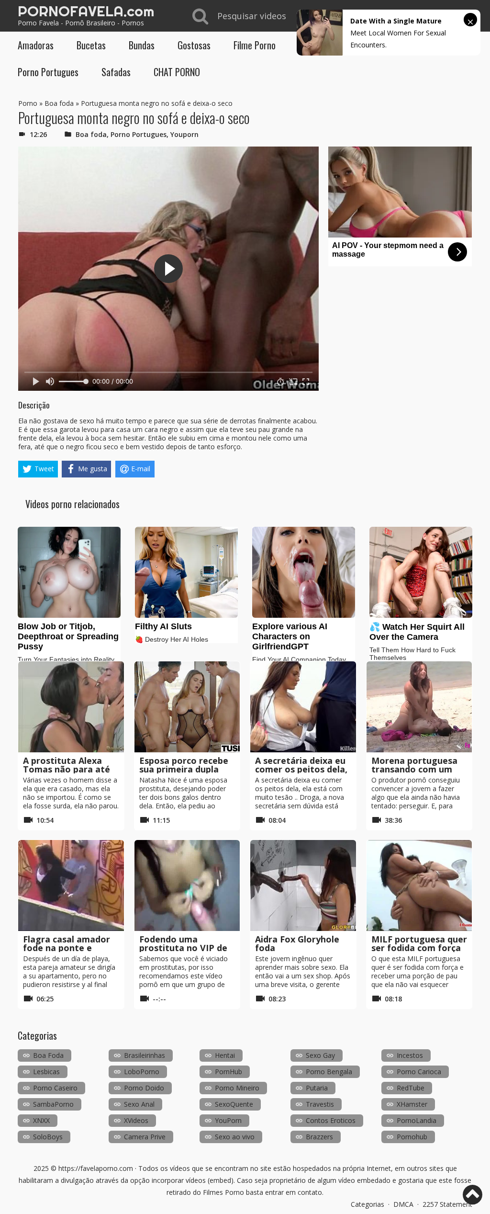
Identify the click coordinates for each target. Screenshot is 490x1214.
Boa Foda (48, 1055)
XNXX (41, 1120)
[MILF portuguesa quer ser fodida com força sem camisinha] (419, 885)
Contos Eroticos (331, 1120)
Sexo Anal (139, 1104)
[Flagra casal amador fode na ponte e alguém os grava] (71, 885)
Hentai (225, 1055)
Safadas (116, 72)
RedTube (410, 1087)
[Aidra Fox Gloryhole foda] (303, 885)
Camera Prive (145, 1136)
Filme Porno (255, 45)
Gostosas (194, 45)
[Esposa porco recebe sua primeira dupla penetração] (187, 706)
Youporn (184, 134)
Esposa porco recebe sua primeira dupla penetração (183, 769)
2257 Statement (447, 1204)
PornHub (228, 1071)
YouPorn (228, 1120)
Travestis (320, 1104)
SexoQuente (234, 1104)
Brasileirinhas (144, 1055)
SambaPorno (53, 1104)
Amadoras (36, 45)
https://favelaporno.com (95, 1168)
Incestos (410, 1055)
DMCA (403, 1204)
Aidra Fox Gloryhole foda (297, 943)
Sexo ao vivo (235, 1136)
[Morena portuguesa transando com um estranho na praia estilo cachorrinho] (419, 706)
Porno (27, 103)
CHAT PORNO (177, 72)
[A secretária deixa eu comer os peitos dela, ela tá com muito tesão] (303, 706)
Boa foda (59, 103)
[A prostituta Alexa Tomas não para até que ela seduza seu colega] (71, 706)
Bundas (142, 45)
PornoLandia (416, 1120)
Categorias (367, 1204)
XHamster (412, 1104)
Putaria (317, 1087)
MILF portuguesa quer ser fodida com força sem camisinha (419, 947)
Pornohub (412, 1136)
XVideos (136, 1120)
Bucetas (91, 45)
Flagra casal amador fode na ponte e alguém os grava (66, 947)
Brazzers (319, 1136)
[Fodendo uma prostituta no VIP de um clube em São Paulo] (187, 885)
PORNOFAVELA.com (86, 11)
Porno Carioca (419, 1071)
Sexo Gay (320, 1055)
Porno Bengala (329, 1071)
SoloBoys (48, 1136)
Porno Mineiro (237, 1087)
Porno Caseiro (55, 1087)
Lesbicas (46, 1071)
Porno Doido (144, 1087)
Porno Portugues (48, 72)
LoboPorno (141, 1071)
